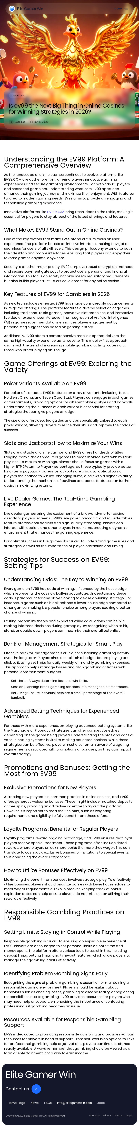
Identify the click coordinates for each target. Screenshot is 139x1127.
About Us (94, 1115)
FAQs (48, 1103)
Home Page (16, 1103)
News (35, 1103)
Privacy (107, 1115)
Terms (119, 1115)
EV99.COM (55, 212)
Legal (129, 1115)
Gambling (18, 95)
